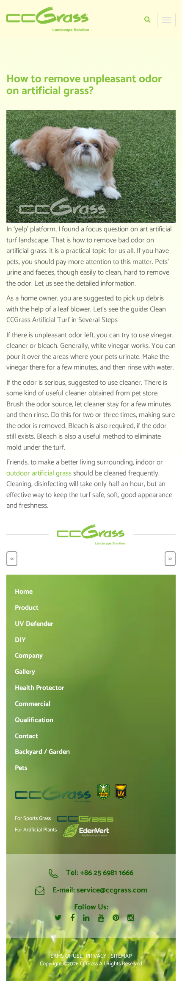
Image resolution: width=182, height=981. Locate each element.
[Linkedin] (86, 918)
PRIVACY (96, 956)
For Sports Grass (33, 819)
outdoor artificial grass (39, 473)
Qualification (34, 720)
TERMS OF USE (65, 956)
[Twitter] (58, 918)
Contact (26, 736)
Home (24, 591)
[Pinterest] (116, 918)
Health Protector (39, 688)
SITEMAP (121, 956)
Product (27, 608)
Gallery (25, 672)
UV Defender (34, 624)
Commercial (32, 704)
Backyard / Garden (42, 752)
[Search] (147, 19)
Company (29, 655)
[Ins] (130, 918)
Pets (21, 768)
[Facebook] (72, 918)
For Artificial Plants (36, 829)
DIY (20, 640)
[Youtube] (101, 918)
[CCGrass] (47, 19)
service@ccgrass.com (112, 890)
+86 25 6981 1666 (106, 873)
